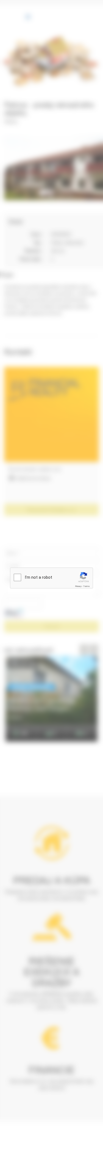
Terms (86, 586)
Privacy (78, 586)
